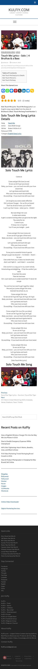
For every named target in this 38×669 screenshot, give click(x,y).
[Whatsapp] (7, 90)
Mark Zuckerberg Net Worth (10, 556)
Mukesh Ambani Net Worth (10, 549)
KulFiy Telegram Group (8, 621)
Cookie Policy (28, 658)
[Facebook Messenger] (11, 90)
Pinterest (4, 579)
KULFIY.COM (19, 10)
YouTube (4, 575)
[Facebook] (3, 90)
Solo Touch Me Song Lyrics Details (13, 75)
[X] (20, 90)
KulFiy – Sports (6, 605)
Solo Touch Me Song (8, 80)
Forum (3, 484)
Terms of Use (19, 661)
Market (3, 481)
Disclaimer (9, 658)
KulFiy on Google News (8, 616)
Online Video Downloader (10, 502)
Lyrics (18, 52)
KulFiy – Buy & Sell (7, 610)
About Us (8, 656)
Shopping (4, 474)
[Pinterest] (15, 90)
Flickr (3, 588)
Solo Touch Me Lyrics (15, 65)
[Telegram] (28, 90)
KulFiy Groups (6, 614)
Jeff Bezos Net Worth (8, 538)
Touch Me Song (8, 68)
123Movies (5, 488)
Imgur (3, 586)
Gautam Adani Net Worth (9, 547)
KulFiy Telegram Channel (9, 623)
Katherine (5, 62)
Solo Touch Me (5, 65)
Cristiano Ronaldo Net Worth (10, 554)
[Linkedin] (24, 90)
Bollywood (4, 476)
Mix (2, 590)
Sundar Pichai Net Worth (9, 543)
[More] (3, 96)
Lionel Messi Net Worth (9, 551)
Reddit (3, 584)
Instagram (4, 568)
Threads (3, 573)
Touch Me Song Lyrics (19, 68)
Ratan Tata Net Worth (8, 545)
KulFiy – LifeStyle (7, 608)
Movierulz (4, 491)
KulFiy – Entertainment (8, 612)
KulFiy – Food (5, 603)
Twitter (3, 571)
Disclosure (18, 658)
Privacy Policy (27, 656)
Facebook (4, 566)
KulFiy (3, 601)
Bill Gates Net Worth (8, 540)
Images (3, 486)
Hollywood (5, 479)
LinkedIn (4, 577)
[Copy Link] (32, 90)
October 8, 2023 (16, 62)
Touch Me (24, 65)
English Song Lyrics (8, 52)
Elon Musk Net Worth (8, 536)
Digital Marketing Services (10, 508)
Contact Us (17, 656)
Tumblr (3, 582)
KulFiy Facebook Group (9, 619)
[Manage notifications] (4, 657)
